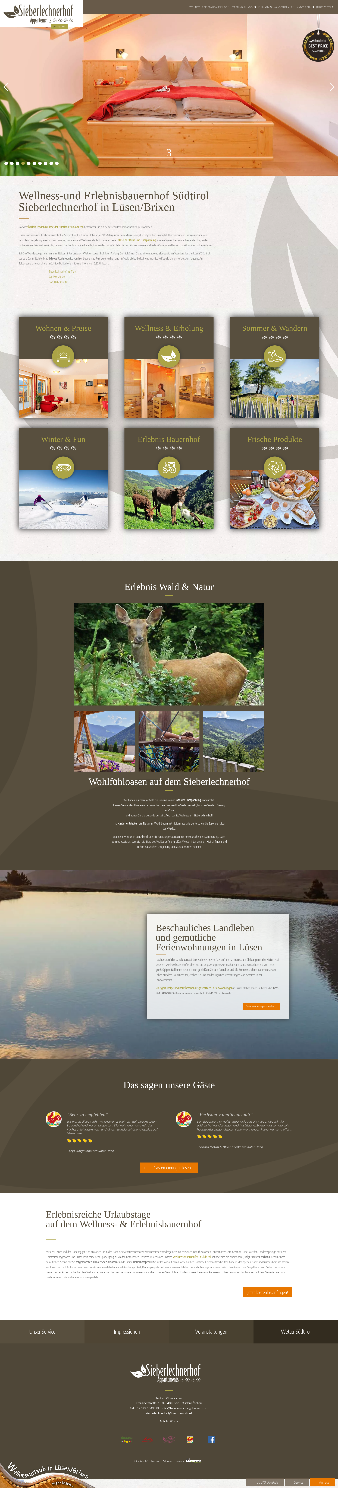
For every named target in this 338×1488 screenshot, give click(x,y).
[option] (126, 1442)
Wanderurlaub (283, 7)
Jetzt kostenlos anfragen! (268, 1292)
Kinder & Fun (304, 7)
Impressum (155, 1461)
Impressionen (127, 1331)
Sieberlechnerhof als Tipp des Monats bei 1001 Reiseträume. (62, 276)
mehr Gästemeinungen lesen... (168, 1167)
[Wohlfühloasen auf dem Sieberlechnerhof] (104, 770)
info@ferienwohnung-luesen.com (185, 1408)
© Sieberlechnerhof (141, 1461)
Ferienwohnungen (242, 7)
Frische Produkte (275, 439)
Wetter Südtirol (296, 1331)
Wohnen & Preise (63, 328)
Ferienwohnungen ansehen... (261, 1006)
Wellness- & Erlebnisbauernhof (208, 7)
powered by (180, 1461)
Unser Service (42, 1331)
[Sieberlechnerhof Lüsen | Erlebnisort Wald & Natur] (169, 704)
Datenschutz (167, 1461)
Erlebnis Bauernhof (169, 439)
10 (57, 163)
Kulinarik (263, 7)
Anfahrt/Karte (169, 1421)
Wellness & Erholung (169, 328)
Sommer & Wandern (274, 328)
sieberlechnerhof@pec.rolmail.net (169, 1413)
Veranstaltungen (211, 1331)
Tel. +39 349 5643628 (144, 1408)
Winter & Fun (63, 439)
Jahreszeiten (323, 7)
